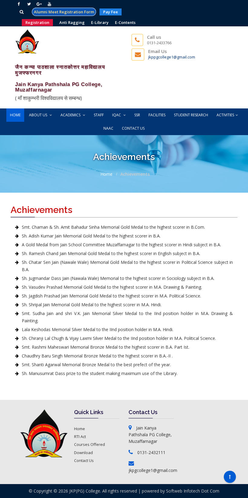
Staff (99, 115)
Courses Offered (89, 444)
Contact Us (84, 460)
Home (15, 115)
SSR (137, 115)
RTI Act (80, 436)
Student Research (191, 115)
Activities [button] (225, 115)
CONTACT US (133, 128)
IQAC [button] (117, 115)
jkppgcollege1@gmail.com (171, 57)
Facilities (156, 115)
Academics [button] (70, 115)
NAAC (108, 128)
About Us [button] (38, 115)
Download (83, 452)
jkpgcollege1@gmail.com (153, 470)
